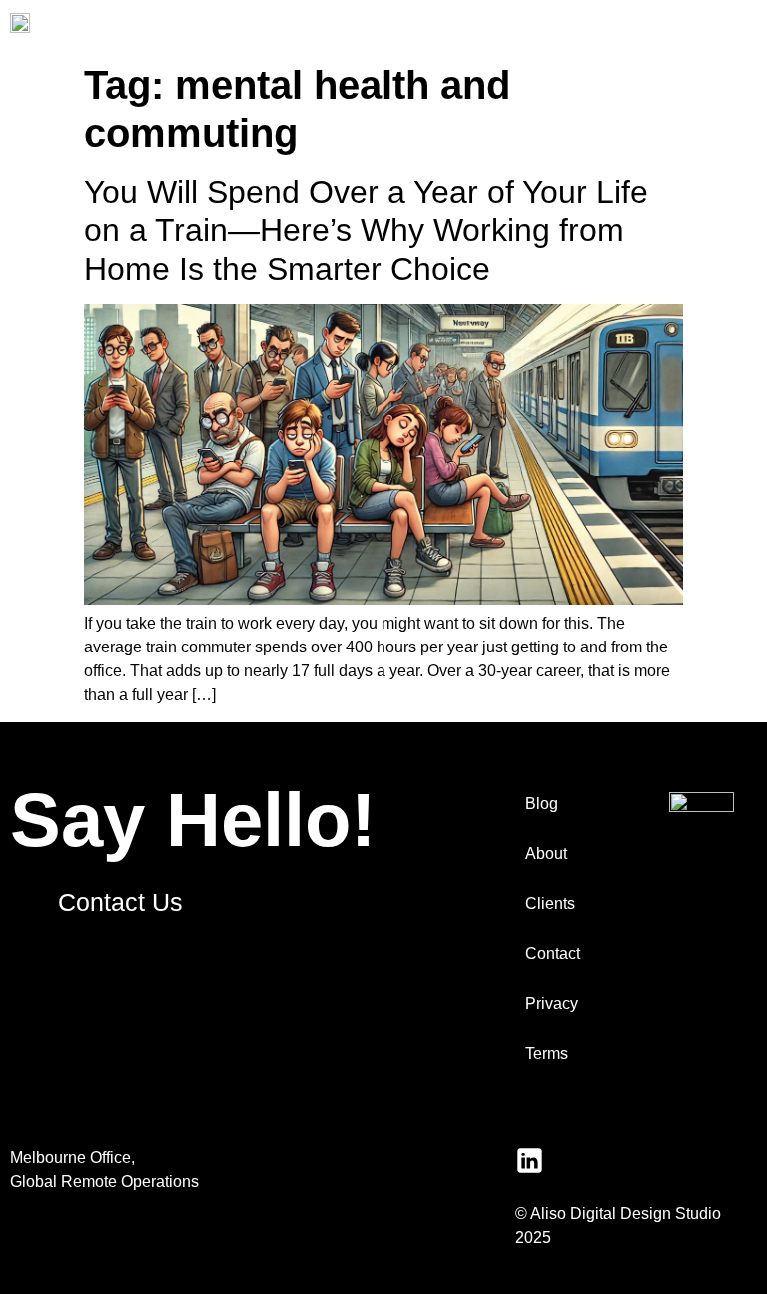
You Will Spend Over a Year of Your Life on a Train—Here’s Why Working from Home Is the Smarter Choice (366, 230)
